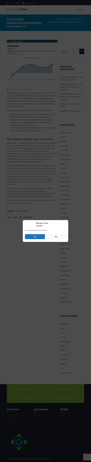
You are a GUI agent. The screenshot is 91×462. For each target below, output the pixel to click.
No (56, 237)
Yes (35, 237)
